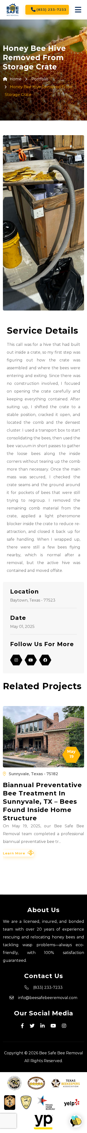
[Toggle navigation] (78, 10)
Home (16, 79)
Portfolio (39, 79)
